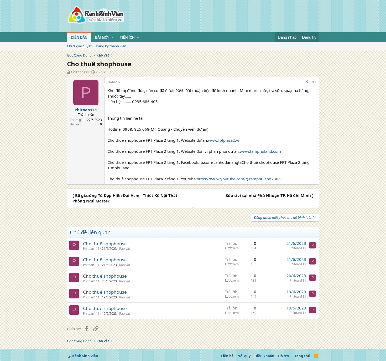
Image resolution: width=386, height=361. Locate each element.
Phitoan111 (80, 71)
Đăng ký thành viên (111, 46)
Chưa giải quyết (79, 46)
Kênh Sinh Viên (84, 356)
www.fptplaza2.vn (224, 140)
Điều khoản (264, 356)
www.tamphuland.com (260, 151)
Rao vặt (124, 248)
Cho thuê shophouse (105, 244)
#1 (314, 82)
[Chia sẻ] (307, 82)
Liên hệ (227, 356)
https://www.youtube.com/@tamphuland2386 (239, 178)
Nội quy (244, 356)
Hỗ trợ (283, 356)
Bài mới (102, 37)
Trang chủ (301, 356)
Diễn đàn (79, 37)
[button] (112, 37)
